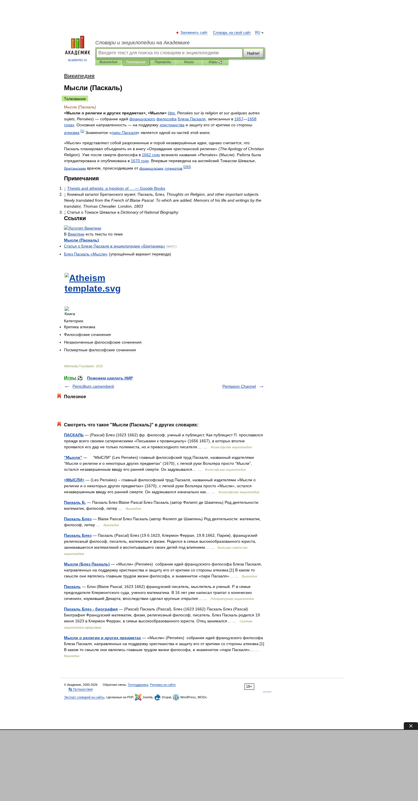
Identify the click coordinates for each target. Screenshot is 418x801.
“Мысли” (73, 457)
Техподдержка (138, 684)
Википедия (108, 62)
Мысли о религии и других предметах (102, 637)
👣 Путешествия (80, 689)
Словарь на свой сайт (232, 33)
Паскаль (72, 586)
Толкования (135, 62)
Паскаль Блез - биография (91, 609)
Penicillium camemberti (93, 386)
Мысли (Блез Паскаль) (87, 564)
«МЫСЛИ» (74, 480)
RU (257, 33)
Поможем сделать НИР (110, 378)
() (81, 240)
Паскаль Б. (75, 502)
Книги (189, 62)
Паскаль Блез (78, 519)
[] (82, 131)
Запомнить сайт (194, 33)
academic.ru (77, 60)
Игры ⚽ (216, 62)
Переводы (162, 62)
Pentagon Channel (239, 386)
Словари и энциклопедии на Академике (142, 43)
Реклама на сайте (163, 684)
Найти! (253, 53)
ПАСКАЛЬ (74, 435)
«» (114, 246)
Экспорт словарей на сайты (84, 697)
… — (116, 188)
